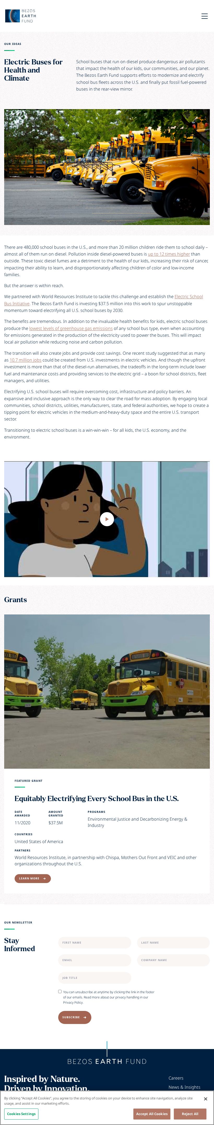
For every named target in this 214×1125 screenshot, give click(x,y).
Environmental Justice (109, 819)
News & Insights (184, 1087)
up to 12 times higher (169, 254)
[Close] (205, 1099)
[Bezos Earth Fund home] (107, 1061)
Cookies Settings (21, 1113)
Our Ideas (12, 44)
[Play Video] (107, 519)
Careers (176, 1078)
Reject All (190, 1113)
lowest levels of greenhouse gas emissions (71, 328)
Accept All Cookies (152, 1113)
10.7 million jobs (25, 360)
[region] (107, 1108)
